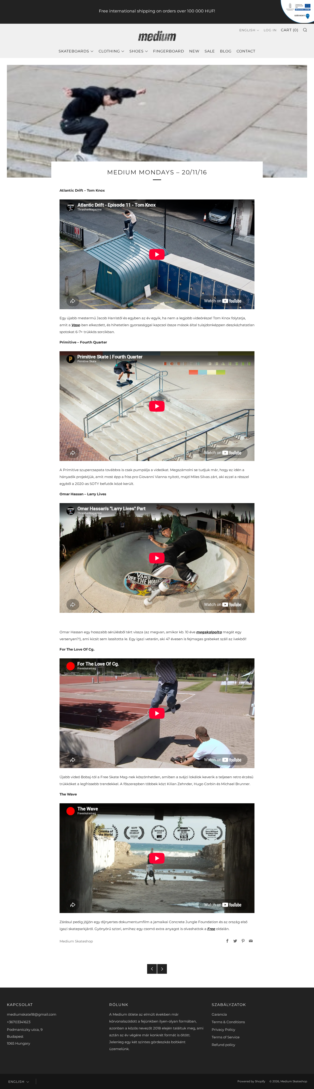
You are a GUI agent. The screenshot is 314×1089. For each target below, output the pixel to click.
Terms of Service (226, 1037)
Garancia (219, 1014)
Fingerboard (168, 51)
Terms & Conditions (228, 1022)
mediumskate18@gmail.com (31, 1014)
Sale (210, 51)
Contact (246, 51)
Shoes (136, 51)
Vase (75, 325)
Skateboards (74, 51)
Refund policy (223, 1045)
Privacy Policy (223, 1029)
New (194, 51)
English (247, 30)
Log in (270, 30)
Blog (225, 51)
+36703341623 (18, 1022)
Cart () (289, 30)
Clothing (109, 51)
